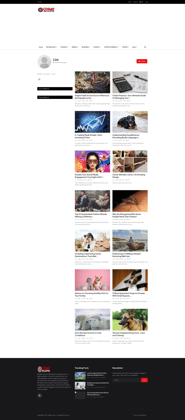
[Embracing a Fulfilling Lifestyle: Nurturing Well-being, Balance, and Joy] (130, 240)
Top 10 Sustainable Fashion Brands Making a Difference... (97, 393)
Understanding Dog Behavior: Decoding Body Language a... (126, 136)
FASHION (64, 47)
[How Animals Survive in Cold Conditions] (92, 320)
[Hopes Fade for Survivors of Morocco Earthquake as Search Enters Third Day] (92, 82)
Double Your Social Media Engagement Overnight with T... (89, 175)
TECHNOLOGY (51, 47)
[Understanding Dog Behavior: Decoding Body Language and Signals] (130, 122)
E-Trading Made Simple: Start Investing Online (88, 136)
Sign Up (136, 2)
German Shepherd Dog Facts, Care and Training (128, 334)
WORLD (74, 47)
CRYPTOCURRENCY (110, 47)
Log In (130, 2)
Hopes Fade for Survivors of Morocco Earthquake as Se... (92, 96)
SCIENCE (96, 47)
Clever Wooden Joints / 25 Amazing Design (128, 175)
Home (41, 47)
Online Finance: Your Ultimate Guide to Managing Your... (129, 96)
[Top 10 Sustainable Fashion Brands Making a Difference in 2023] (92, 201)
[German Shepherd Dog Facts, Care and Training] (130, 320)
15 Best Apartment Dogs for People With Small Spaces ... (128, 294)
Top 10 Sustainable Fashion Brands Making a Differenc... (91, 215)
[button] (142, 2)
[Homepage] (46, 9)
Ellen (88, 377)
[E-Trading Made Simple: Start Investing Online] (92, 122)
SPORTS (125, 47)
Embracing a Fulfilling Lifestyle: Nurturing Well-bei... (126, 254)
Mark (88, 387)
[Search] (145, 47)
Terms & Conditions (140, 415)
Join (144, 380)
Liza (76, 101)
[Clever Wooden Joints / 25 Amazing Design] (130, 161)
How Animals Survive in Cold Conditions (88, 334)
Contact (39, 2)
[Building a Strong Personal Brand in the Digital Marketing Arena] (80, 385)
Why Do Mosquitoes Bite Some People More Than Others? (126, 215)
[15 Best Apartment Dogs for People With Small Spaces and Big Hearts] (130, 280)
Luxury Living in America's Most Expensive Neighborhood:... (97, 374)
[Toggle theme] (147, 2)
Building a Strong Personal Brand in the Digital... (98, 384)
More (134, 47)
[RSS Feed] (39, 79)
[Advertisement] (92, 30)
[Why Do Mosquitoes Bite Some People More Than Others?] (130, 201)
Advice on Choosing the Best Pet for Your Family (91, 294)
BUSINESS (85, 47)
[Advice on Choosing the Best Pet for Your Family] (92, 280)
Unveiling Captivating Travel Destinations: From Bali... (88, 254)
